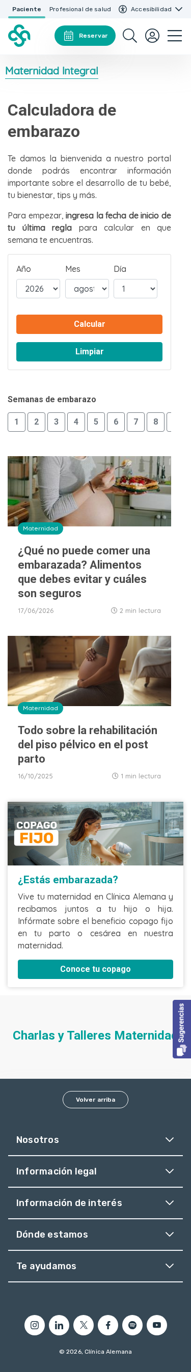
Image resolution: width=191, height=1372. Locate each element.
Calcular (89, 324)
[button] (182, 1029)
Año (23, 269)
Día (120, 269)
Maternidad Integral (51, 70)
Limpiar (89, 351)
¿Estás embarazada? (68, 880)
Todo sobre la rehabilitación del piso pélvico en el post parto (87, 744)
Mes (72, 269)
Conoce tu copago (95, 969)
